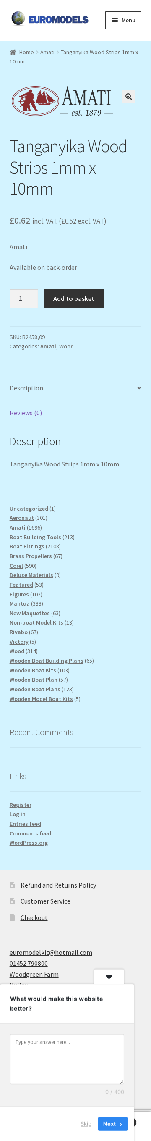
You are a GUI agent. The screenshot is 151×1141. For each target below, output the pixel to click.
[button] (128, 96)
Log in (18, 814)
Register (20, 805)
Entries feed (25, 823)
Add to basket (73, 298)
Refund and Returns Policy (58, 885)
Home (26, 52)
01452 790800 (29, 963)
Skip (86, 1123)
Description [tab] (26, 388)
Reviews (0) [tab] (26, 412)
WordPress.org (29, 842)
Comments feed (30, 833)
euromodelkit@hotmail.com (51, 952)
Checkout (34, 917)
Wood (66, 346)
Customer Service (45, 901)
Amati (47, 52)
